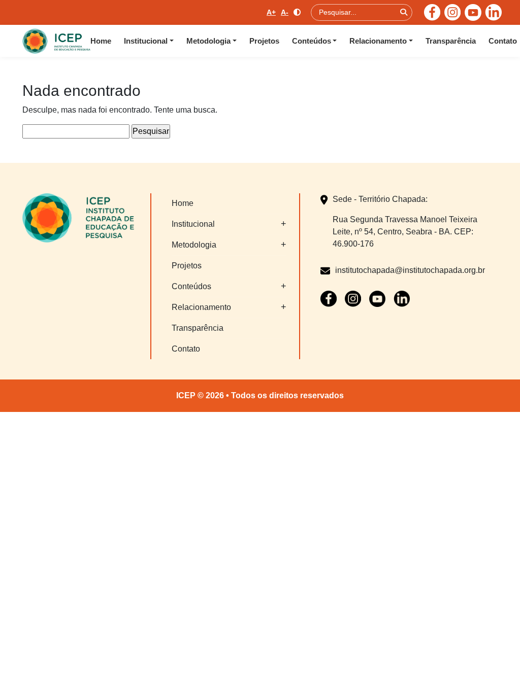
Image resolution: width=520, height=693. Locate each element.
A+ (271, 12)
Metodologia (208, 41)
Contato (503, 41)
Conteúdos (311, 41)
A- (284, 12)
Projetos (264, 41)
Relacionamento (378, 41)
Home (100, 41)
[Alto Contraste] (297, 12)
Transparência (451, 41)
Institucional (146, 41)
